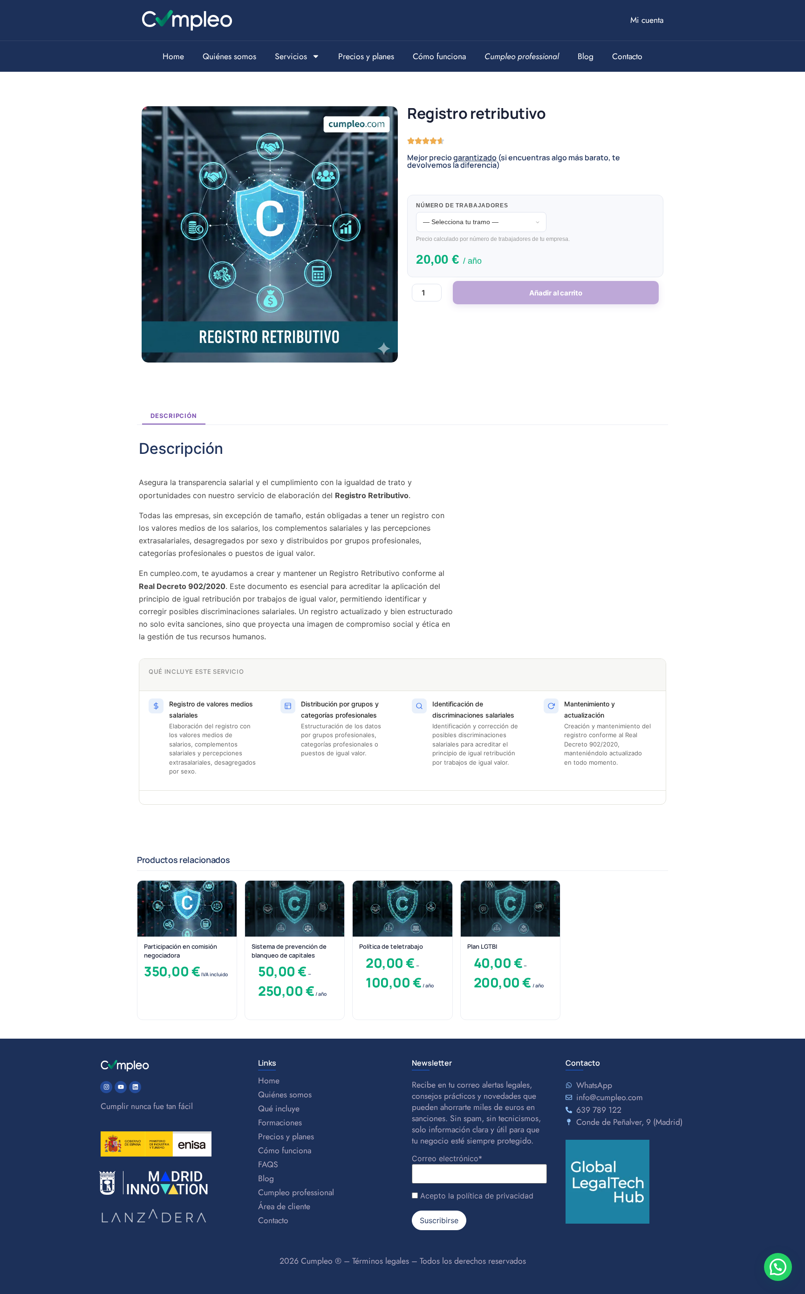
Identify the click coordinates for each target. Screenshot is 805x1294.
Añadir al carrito (555, 292)
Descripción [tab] (173, 415)
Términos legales (380, 1261)
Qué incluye (279, 1108)
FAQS (268, 1164)
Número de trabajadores (462, 205)
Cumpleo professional (296, 1192)
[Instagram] (106, 1087)
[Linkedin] (135, 1087)
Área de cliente (284, 1206)
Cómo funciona (439, 56)
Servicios (291, 56)
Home (173, 56)
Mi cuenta (646, 20)
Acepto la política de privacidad (476, 1195)
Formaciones (280, 1122)
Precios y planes (366, 56)
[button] (778, 1267)
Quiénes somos (229, 56)
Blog (586, 56)
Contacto (627, 56)
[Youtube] (121, 1087)
